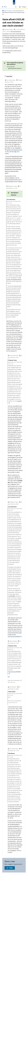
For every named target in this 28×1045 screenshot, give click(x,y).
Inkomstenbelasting (18, 10)
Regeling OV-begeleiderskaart (14, 278)
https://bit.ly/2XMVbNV (14, 636)
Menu (5, 7)
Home (5, 10)
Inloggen (23, 7)
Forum (9, 10)
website (13, 351)
